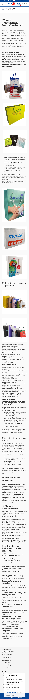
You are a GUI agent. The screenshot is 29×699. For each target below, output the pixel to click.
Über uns (7, 662)
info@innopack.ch (19, 0)
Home (3, 8)
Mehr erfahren (10, 695)
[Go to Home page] (14, 4)
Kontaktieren (6, 566)
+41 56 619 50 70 (12, 0)
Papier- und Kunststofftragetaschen (11, 9)
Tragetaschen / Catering (11, 8)
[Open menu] (2, 4)
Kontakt (7, 667)
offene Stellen (8, 666)
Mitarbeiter (8, 664)
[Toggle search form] (22, 4)
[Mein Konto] (24, 4)
